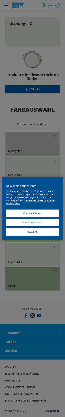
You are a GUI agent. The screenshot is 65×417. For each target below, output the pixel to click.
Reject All (32, 231)
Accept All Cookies (32, 222)
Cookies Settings (32, 213)
